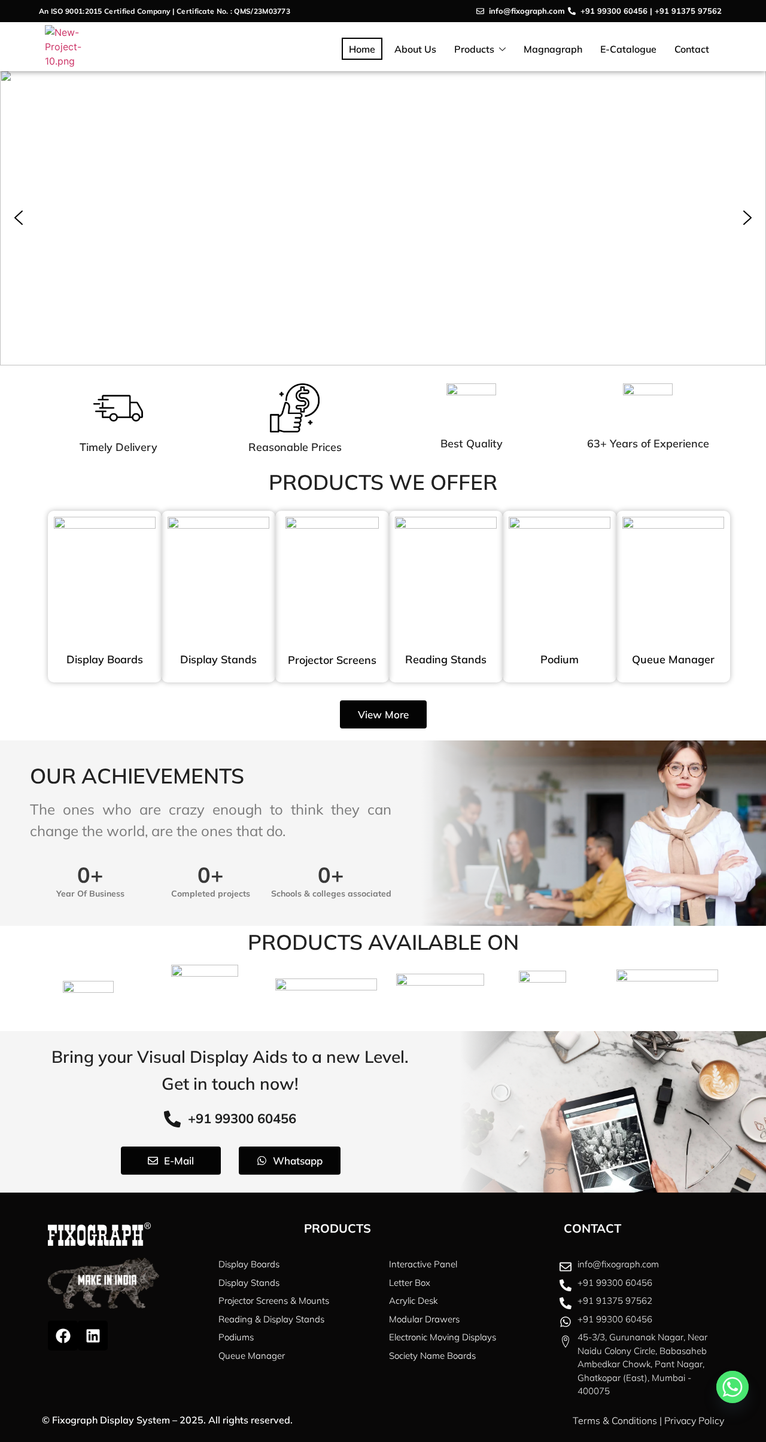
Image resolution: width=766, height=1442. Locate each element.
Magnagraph (553, 49)
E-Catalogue (628, 49)
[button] (18, 217)
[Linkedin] (93, 1335)
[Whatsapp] (732, 1387)
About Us (415, 49)
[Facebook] (63, 1335)
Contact (691, 49)
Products (474, 49)
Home (362, 49)
